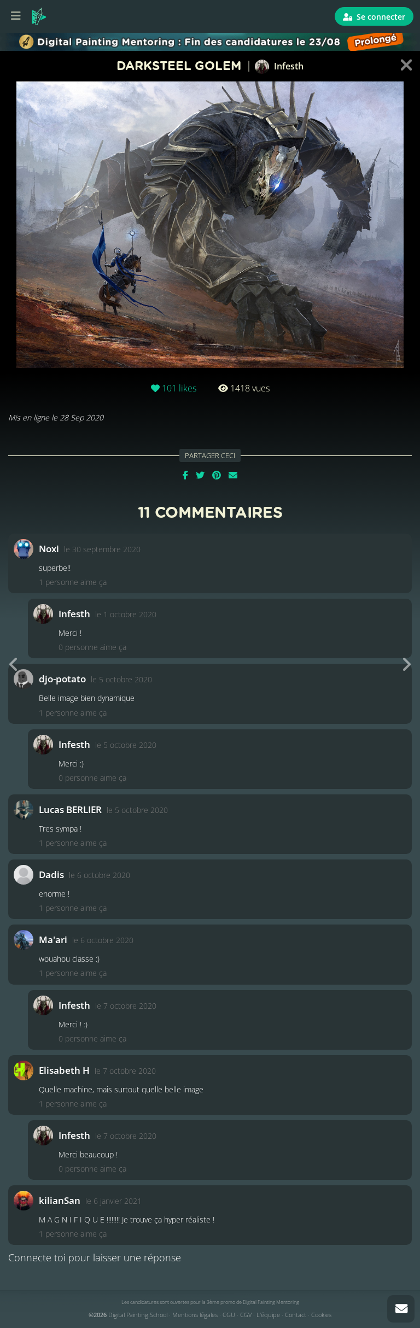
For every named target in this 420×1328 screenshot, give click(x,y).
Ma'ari (53, 939)
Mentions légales (195, 1315)
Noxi (49, 548)
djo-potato (62, 678)
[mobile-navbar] (16, 16)
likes (179, 388)
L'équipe (268, 1315)
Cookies (321, 1315)
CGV (246, 1315)
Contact (295, 1315)
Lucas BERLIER (70, 809)
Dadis (51, 874)
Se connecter (379, 16)
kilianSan (59, 1200)
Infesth (288, 66)
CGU (229, 1315)
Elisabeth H (64, 1070)
